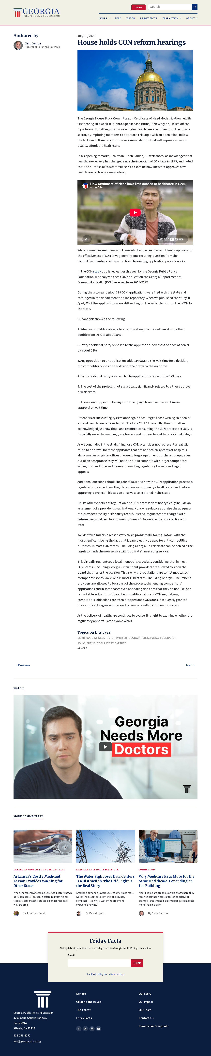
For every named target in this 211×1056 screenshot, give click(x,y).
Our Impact (146, 1002)
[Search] (194, 7)
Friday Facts (84, 1018)
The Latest (83, 1010)
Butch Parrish (117, 637)
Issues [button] (103, 18)
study (97, 271)
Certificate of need (91, 637)
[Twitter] (85, 1028)
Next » (190, 665)
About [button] (191, 18)
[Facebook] (78, 1028)
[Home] (37, 12)
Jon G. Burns (86, 643)
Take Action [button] (170, 18)
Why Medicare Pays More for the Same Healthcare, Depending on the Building (167, 881)
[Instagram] (92, 1028)
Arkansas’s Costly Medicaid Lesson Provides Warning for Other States (38, 881)
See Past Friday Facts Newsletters (105, 974)
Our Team (145, 1010)
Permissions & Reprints (153, 1026)
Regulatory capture (111, 643)
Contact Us (146, 1018)
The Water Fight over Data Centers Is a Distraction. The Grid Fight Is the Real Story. (105, 881)
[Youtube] (98, 1028)
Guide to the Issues (88, 1002)
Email (71, 955)
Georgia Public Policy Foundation (152, 637)
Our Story (145, 994)
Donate (81, 994)
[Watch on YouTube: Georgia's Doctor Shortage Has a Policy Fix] (105, 747)
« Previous (23, 665)
